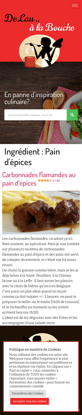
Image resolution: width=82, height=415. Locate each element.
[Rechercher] (72, 114)
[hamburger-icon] (75, 5)
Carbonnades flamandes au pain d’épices (38, 178)
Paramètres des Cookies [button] (27, 393)
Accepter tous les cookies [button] (29, 401)
